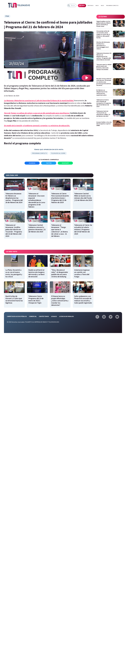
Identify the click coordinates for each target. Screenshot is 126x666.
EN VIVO (82, 5)
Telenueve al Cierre (58, 153)
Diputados (90, 5)
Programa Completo (39, 153)
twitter (48, 163)
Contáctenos (44, 316)
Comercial (33, 316)
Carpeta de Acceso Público (17, 316)
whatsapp (65, 163)
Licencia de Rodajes (66, 316)
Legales (54, 316)
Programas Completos (112, 5)
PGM (7, 16)
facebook (32, 163)
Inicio (97, 5)
